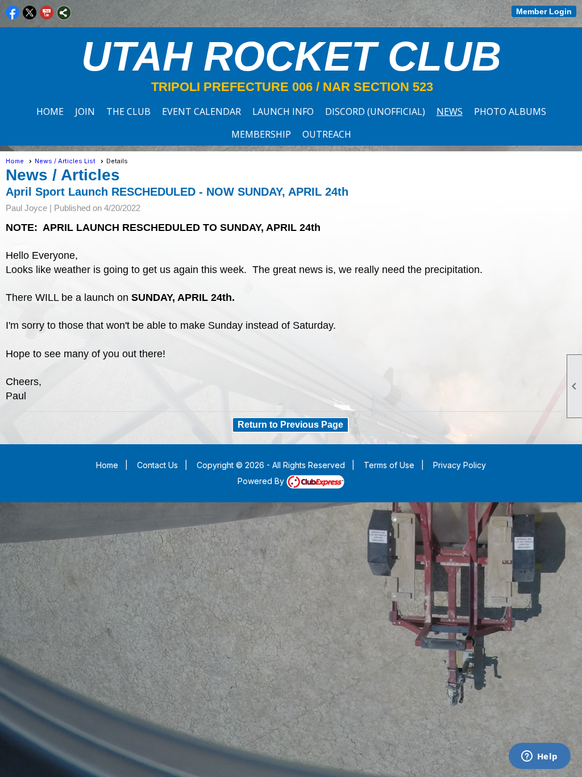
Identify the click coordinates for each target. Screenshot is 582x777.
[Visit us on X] (30, 13)
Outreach (326, 134)
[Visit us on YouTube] (47, 13)
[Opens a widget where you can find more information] (539, 757)
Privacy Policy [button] (459, 465)
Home (50, 111)
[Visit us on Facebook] (13, 13)
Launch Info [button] (283, 111)
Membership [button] (261, 134)
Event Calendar (201, 111)
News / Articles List (65, 161)
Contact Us (157, 465)
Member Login (544, 11)
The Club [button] (128, 111)
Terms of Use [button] (389, 465)
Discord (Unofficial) (375, 111)
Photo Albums (510, 111)
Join (85, 111)
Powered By (262, 481)
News (449, 111)
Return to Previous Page (290, 424)
